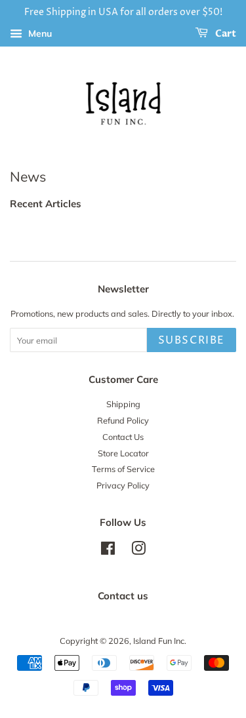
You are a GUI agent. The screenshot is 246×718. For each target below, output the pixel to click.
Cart (224, 34)
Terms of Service (123, 469)
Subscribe (191, 340)
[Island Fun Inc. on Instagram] (138, 551)
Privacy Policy (123, 485)
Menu (39, 33)
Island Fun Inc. (159, 640)
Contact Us (123, 436)
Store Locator (123, 453)
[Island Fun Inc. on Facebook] (107, 551)
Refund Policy (123, 420)
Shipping (123, 404)
